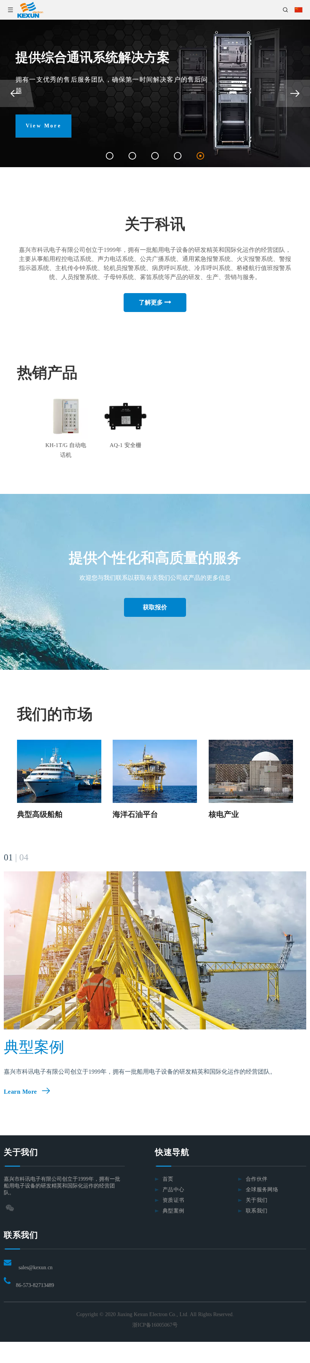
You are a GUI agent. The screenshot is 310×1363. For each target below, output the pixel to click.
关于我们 (256, 1200)
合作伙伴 (256, 1179)
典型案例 (173, 1211)
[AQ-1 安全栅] (125, 416)
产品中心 (173, 1189)
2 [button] (132, 156)
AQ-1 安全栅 (125, 445)
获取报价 (155, 607)
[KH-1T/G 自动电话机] (65, 416)
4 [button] (177, 156)
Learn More (20, 1091)
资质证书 (173, 1200)
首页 (168, 1179)
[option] (155, 93)
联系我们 (256, 1211)
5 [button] (200, 156)
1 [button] (109, 156)
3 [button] (155, 156)
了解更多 (151, 302)
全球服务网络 (262, 1189)
